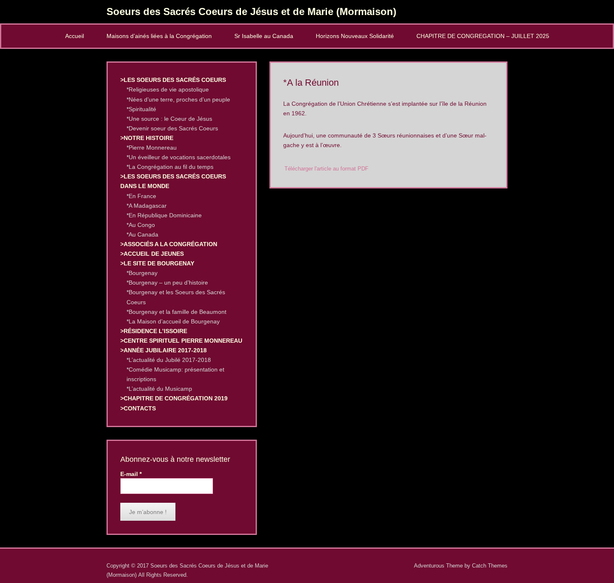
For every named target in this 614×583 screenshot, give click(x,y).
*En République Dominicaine (164, 215)
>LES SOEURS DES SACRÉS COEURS (173, 79)
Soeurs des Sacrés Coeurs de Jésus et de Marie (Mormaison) (251, 11)
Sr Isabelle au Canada (263, 36)
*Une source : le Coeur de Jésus (169, 118)
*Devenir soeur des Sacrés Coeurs (172, 128)
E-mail (131, 474)
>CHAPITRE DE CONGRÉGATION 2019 (174, 398)
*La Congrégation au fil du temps (170, 166)
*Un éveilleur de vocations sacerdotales (179, 157)
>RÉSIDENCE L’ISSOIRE (153, 331)
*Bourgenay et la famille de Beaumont (176, 311)
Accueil (74, 36)
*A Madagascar (147, 205)
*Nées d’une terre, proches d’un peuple (178, 99)
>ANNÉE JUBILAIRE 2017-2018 (163, 350)
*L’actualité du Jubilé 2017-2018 (169, 359)
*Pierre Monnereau (152, 147)
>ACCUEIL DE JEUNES (152, 253)
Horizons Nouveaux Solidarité (355, 36)
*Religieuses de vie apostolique (168, 89)
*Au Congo (141, 224)
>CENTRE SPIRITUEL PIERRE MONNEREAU (181, 340)
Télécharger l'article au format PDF (326, 169)
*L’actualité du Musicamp (159, 388)
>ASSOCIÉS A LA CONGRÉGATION (168, 244)
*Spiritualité (141, 109)
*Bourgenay (142, 273)
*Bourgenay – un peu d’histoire (167, 282)
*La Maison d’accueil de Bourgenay (173, 321)
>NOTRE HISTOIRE (146, 138)
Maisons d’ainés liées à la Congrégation (159, 36)
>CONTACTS (138, 408)
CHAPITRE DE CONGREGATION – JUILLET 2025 (482, 36)
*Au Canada (142, 234)
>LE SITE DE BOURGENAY (157, 263)
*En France (141, 196)
